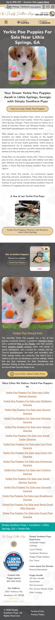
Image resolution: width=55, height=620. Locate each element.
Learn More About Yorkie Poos (30, 373)
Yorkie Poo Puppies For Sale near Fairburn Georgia (27, 472)
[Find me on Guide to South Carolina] (14, 561)
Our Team (34, 560)
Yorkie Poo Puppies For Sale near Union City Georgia (27, 454)
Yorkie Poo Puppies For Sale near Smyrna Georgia (28, 411)
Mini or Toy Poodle (26, 343)
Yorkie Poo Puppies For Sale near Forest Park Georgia (27, 515)
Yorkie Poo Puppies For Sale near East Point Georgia (27, 446)
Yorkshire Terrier (45, 341)
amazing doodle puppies (20, 346)
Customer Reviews (38, 553)
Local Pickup (35, 549)
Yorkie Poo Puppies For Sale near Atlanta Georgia (28, 428)
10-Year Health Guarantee (36, 580)
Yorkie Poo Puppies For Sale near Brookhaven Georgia (27, 497)
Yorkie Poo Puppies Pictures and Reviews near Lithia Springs (27, 231)
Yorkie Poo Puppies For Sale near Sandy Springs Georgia (27, 480)
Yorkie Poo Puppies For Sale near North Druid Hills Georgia (27, 506)
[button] (44, 6)
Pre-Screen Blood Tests (41, 588)
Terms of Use (37, 611)
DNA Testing (35, 592)
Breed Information (38, 569)
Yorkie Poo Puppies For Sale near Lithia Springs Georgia (27, 394)
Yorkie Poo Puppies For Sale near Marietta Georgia (27, 420)
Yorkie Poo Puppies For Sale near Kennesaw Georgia (27, 463)
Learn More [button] (43, 2)
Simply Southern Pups (14, 525)
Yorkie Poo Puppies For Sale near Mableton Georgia (28, 403)
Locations (34, 525)
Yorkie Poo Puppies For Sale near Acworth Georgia (27, 489)
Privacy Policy (37, 614)
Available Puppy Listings (37, 544)
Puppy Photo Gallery (39, 556)
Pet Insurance (36, 585)
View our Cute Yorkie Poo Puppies (27, 108)
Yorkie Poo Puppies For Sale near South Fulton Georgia (28, 437)
